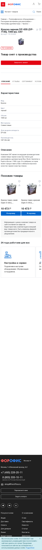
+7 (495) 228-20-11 (12, 472)
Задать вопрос (21, 496)
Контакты (25, 532)
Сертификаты (27, 521)
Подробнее (30, 548)
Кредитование (6, 536)
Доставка (4, 521)
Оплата (4, 525)
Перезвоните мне (21, 490)
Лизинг (3, 532)
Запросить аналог (21, 62)
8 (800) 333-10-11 (12, 477)
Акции (3, 518)
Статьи (25, 529)
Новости (25, 525)
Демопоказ (26, 536)
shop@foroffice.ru (13, 484)
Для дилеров (6, 529)
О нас (24, 518)
